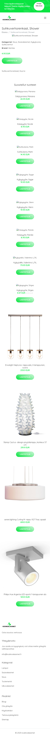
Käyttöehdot (7, 710)
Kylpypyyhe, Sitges (25, 290)
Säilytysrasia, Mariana (25, 96)
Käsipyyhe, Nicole (25, 124)
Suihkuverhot (7, 44)
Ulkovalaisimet (8, 686)
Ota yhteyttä (7, 706)
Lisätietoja (12, 61)
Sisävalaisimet (24, 42)
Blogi (4, 701)
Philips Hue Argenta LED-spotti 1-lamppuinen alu (25, 594)
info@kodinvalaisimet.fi (11, 654)
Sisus (15, 42)
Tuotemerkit (7, 681)
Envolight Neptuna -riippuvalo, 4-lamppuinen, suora (25, 366)
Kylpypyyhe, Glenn (25, 207)
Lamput (5, 668)
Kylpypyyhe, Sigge (25, 179)
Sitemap (5, 719)
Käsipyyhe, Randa (25, 235)
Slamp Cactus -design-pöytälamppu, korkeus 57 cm (25, 443)
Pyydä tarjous (39, 5)
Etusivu (5, 32)
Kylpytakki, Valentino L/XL (25, 262)
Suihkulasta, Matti (25, 152)
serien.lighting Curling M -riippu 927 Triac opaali (25, 519)
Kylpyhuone (36, 42)
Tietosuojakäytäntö (10, 715)
